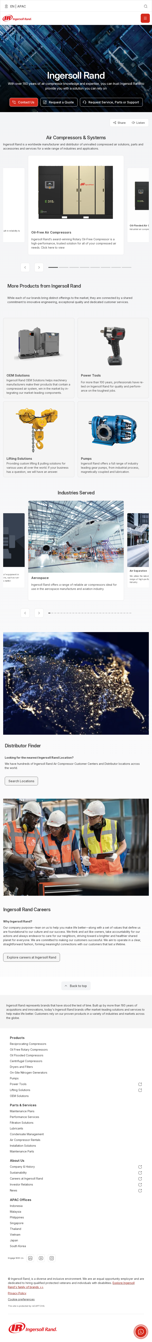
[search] (145, 6)
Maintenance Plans (22, 1111)
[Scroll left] (25, 267)
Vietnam (15, 1234)
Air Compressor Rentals (25, 1140)
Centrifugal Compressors (26, 1061)
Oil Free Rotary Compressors (29, 1049)
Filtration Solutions (21, 1122)
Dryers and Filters (21, 1066)
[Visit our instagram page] (51, 1258)
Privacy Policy (17, 1293)
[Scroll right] (39, 267)
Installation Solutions (23, 1145)
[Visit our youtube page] (41, 1258)
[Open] (145, 18)
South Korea (18, 1246)
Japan (14, 1240)
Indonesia (16, 1206)
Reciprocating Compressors (28, 1043)
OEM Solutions (19, 1096)
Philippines (17, 1217)
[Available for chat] (140, 1331)
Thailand (15, 1228)
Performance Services (24, 1117)
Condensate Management (27, 1134)
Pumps (14, 1078)
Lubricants (16, 1128)
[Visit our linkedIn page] (30, 1258)
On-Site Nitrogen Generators (28, 1072)
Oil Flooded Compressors (26, 1055)
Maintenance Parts (22, 1151)
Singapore (17, 1223)
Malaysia (15, 1211)
